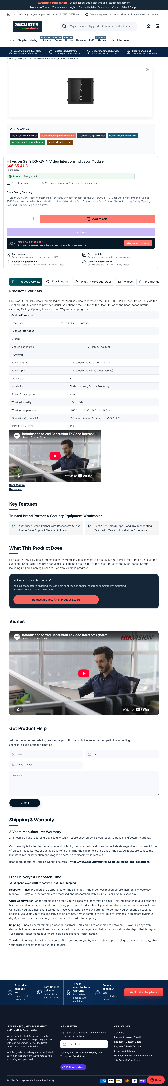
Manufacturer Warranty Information (133, 1055)
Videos (128, 281)
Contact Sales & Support (125, 7)
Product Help (153, 281)
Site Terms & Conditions (127, 1060)
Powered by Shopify (44, 1080)
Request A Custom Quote (127, 1041)
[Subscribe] (103, 1044)
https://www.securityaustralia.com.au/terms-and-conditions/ (110, 861)
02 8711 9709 (17, 14)
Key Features (60, 281)
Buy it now (81, 232)
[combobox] (98, 26)
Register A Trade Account (128, 1046)
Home (10, 58)
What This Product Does (96, 281)
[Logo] (27, 26)
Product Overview (29, 281)
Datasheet (15, 489)
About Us (119, 1032)
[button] (157, 26)
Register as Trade (39, 7)
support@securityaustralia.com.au (41, 14)
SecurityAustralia (24, 1080)
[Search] (64, 26)
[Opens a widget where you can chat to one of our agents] (156, 1080)
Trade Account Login (63, 7)
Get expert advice (138, 243)
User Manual (17, 485)
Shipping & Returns (124, 1051)
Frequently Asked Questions (93, 7)
